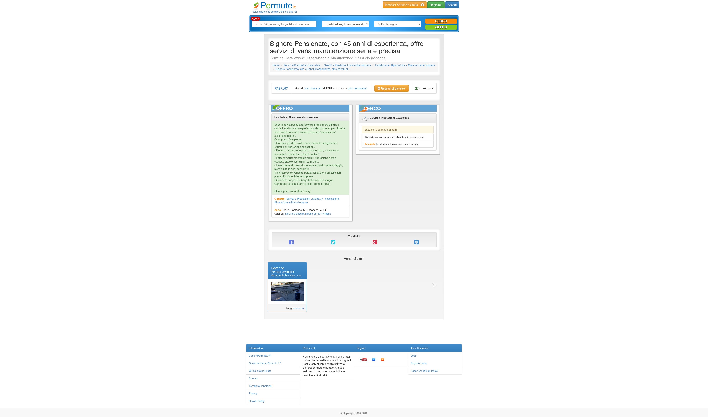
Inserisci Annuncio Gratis (401, 5)
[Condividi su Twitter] (333, 242)
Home (276, 65)
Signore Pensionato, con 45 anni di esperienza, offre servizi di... (313, 69)
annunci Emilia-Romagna (318, 213)
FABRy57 (281, 88)
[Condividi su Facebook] (291, 242)
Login (414, 355)
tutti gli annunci (313, 88)
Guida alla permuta (260, 371)
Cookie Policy (257, 401)
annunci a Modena (294, 213)
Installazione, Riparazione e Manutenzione (307, 200)
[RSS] (382, 359)
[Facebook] (373, 359)
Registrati (436, 5)
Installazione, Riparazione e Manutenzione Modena (405, 65)
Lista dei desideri (357, 88)
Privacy (253, 393)
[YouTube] (363, 359)
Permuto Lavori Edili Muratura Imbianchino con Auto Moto (286, 275)
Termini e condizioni (260, 386)
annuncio (298, 308)
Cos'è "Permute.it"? (260, 355)
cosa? (255, 19)
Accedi (452, 5)
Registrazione (419, 363)
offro (441, 27)
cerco (441, 21)
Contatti (253, 378)
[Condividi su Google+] (375, 242)
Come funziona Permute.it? (265, 363)
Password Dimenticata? (424, 371)
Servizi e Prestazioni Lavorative (302, 65)
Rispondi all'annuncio (393, 88)
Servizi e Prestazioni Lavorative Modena (347, 65)
